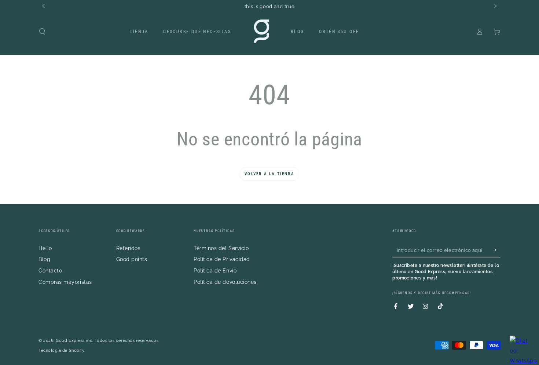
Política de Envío (215, 270)
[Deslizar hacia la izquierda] (44, 6)
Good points (131, 259)
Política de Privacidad (222, 259)
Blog (44, 259)
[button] (42, 31)
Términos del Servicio (221, 248)
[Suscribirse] (496, 250)
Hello (45, 248)
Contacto (50, 270)
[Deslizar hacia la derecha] (494, 6)
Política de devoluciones (225, 282)
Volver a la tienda (269, 173)
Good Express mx (74, 340)
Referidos (128, 248)
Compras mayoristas (65, 282)
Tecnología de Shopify (61, 350)
